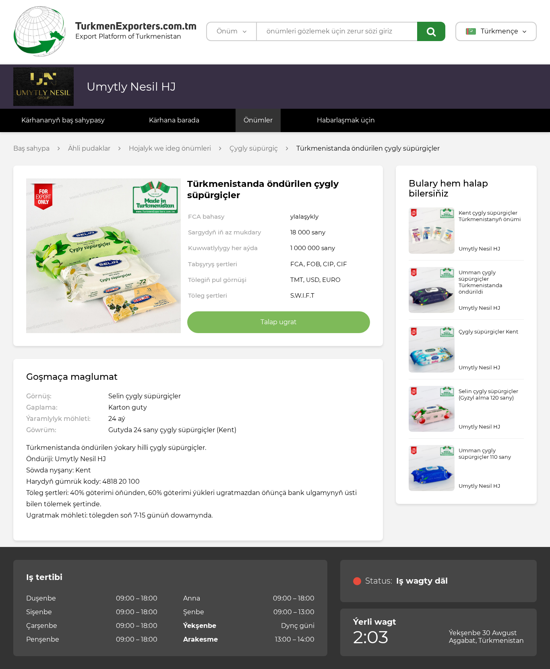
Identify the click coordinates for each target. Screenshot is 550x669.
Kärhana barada (174, 120)
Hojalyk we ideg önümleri (170, 148)
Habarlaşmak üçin (346, 120)
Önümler (258, 120)
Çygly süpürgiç (254, 148)
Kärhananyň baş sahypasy (63, 120)
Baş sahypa (31, 148)
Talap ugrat (279, 322)
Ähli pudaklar (89, 148)
